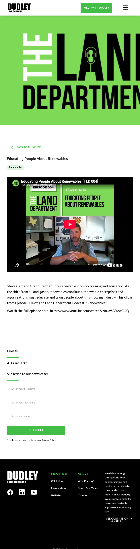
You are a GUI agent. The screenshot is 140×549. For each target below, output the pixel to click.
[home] (19, 8)
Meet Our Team (88, 488)
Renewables (58, 488)
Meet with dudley (96, 7)
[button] (125, 7)
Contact (83, 495)
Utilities (56, 495)
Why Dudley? (86, 481)
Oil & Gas (57, 481)
